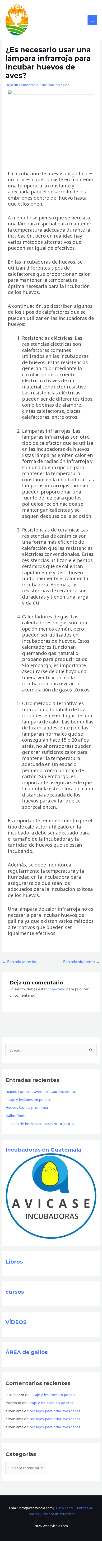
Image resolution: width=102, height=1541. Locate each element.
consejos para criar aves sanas (54, 1410)
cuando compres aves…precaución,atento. (40, 1091)
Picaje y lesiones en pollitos (28, 1099)
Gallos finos (15, 1115)
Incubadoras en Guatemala (43, 1150)
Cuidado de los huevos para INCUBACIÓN (39, 1123)
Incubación (51, 84)
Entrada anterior (19, 961)
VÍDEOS (16, 1322)
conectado (56, 989)
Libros (14, 1262)
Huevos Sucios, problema (26, 1107)
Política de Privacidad (59, 1514)
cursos (14, 1292)
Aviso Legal (64, 1508)
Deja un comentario (21, 84)
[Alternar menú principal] (92, 20)
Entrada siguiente (81, 961)
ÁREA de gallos (26, 1352)
